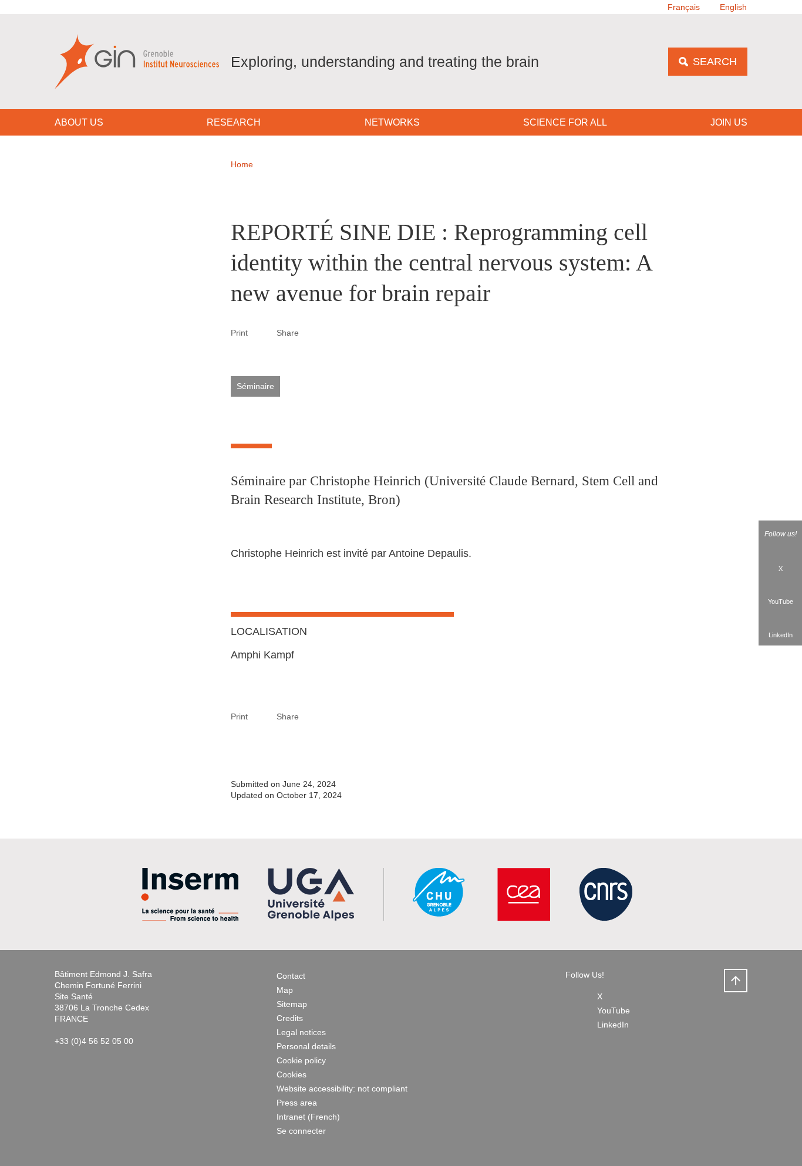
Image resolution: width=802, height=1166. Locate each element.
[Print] (262, 332)
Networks (392, 122)
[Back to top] (735, 980)
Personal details (306, 1046)
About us (79, 122)
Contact (291, 976)
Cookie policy (301, 1060)
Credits (290, 1018)
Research (234, 122)
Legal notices (301, 1032)
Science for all (565, 122)
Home (242, 164)
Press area (297, 1102)
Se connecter (301, 1130)
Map (285, 990)
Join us (728, 122)
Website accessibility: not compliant (342, 1088)
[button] (313, 332)
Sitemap (292, 1004)
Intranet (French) (308, 1116)
